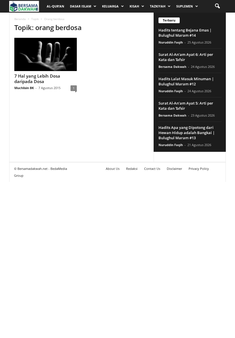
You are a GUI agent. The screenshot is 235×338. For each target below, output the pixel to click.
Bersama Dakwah (172, 66)
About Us (113, 168)
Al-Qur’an (55, 6)
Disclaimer (174, 168)
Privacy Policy (199, 168)
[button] (217, 6)
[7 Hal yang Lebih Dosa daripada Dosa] (45, 54)
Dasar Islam (80, 6)
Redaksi (132, 168)
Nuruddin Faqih (170, 42)
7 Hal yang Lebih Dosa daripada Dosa (37, 78)
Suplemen (184, 6)
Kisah (134, 6)
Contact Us (152, 168)
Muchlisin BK (24, 88)
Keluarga (110, 6)
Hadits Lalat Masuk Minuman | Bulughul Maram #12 (186, 81)
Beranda (20, 19)
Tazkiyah (157, 6)
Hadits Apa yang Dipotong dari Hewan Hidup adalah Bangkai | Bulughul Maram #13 (186, 132)
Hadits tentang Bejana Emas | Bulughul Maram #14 (184, 32)
